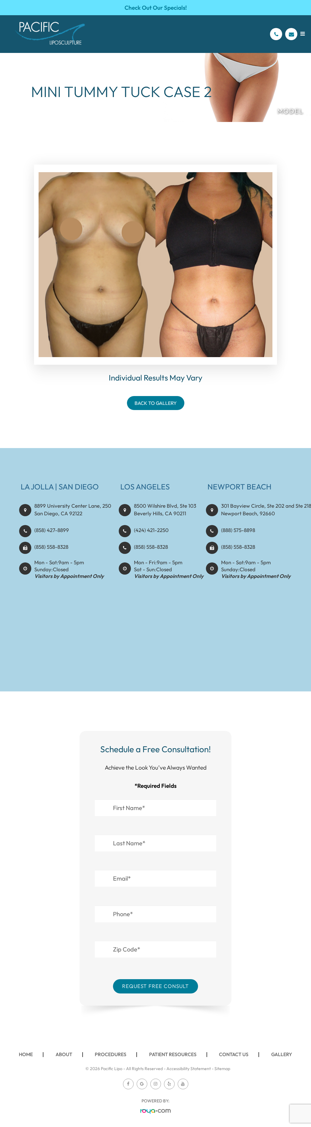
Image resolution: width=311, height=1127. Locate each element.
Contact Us (233, 1054)
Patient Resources (173, 1054)
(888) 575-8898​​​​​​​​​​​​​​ (238, 530)
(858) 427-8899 (51, 530)
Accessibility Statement (188, 1068)
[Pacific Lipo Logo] (50, 34)
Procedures (110, 1054)
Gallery (281, 1054)
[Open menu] (302, 33)
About (64, 1054)
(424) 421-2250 (151, 530)
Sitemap (222, 1068)
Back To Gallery (156, 403)
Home (26, 1054)
